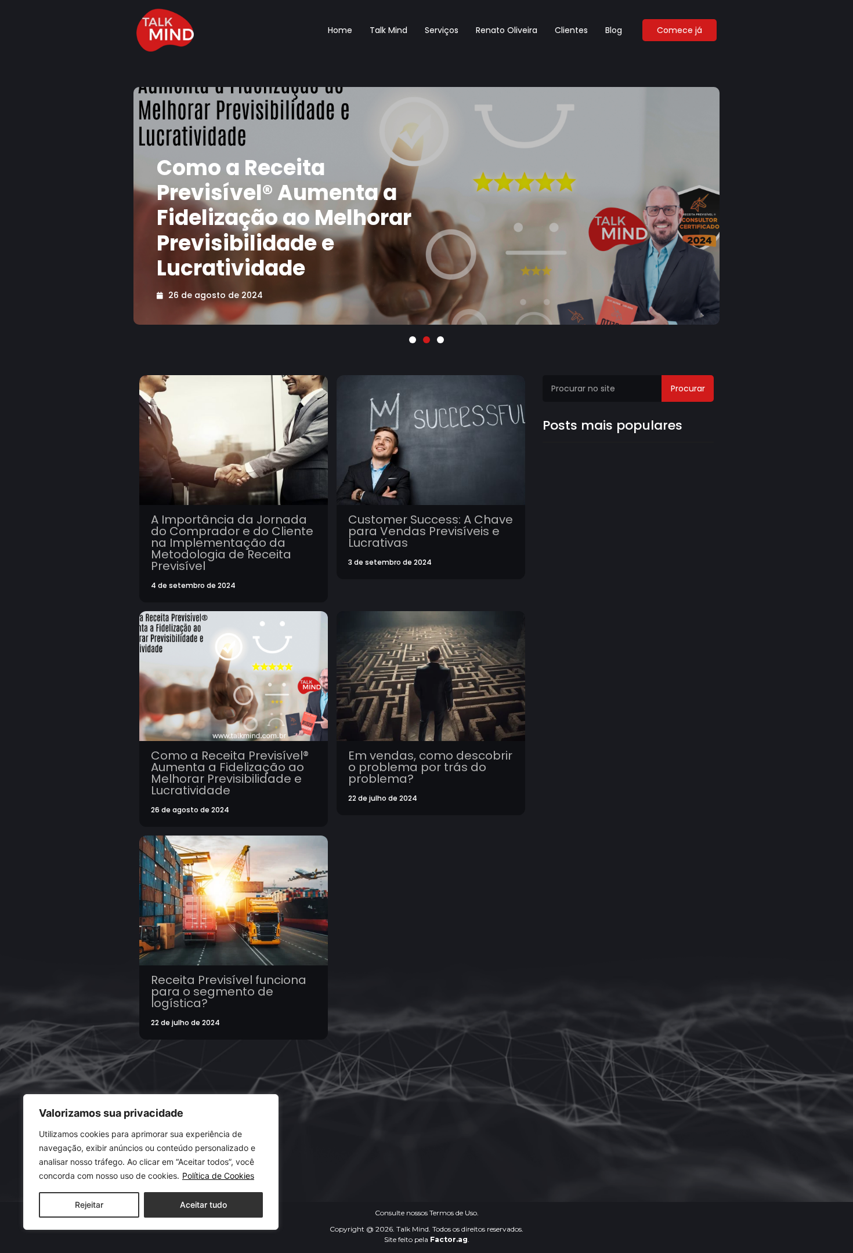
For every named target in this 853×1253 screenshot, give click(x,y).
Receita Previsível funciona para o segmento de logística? (228, 991)
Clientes (571, 30)
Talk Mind (388, 30)
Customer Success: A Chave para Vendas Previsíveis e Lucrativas (430, 531)
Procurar (688, 388)
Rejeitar (89, 1205)
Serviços (441, 30)
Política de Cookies (218, 1176)
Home (340, 30)
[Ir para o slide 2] (426, 339)
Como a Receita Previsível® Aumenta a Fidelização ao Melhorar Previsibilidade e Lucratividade (284, 218)
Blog (613, 30)
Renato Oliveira (506, 30)
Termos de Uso (453, 1212)
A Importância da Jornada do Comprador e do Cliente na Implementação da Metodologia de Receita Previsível (232, 542)
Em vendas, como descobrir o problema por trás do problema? (430, 767)
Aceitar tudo (203, 1205)
